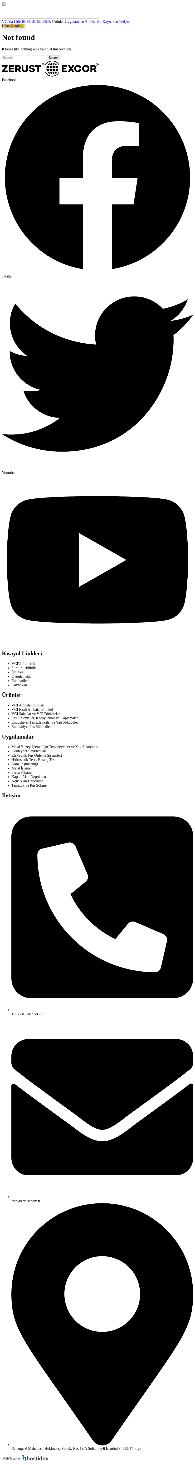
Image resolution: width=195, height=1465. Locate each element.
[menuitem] (14, 21)
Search (53, 57)
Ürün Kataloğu (13, 26)
